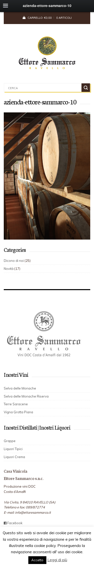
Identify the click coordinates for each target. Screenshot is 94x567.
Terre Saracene (16, 404)
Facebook (15, 523)
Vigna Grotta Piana (18, 412)
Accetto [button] (37, 560)
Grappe (10, 441)
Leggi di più (57, 559)
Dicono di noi (14, 261)
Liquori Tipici (13, 449)
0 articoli (64, 18)
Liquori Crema (14, 457)
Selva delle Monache (20, 388)
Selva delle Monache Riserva (26, 396)
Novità (9, 269)
